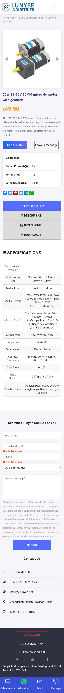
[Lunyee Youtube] (32, 659)
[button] (7, 58)
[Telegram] (21, 194)
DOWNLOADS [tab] (32, 234)
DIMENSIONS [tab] (32, 225)
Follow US (33, 635)
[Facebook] (5, 194)
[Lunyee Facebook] (47, 659)
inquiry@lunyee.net (34, 651)
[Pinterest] (15, 194)
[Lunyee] (18, 7)
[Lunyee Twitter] (17, 659)
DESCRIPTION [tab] (33, 215)
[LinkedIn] (26, 194)
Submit (32, 545)
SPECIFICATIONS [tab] (35, 206)
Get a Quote (15, 145)
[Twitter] (10, 194)
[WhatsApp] (31, 194)
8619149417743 (34, 644)
